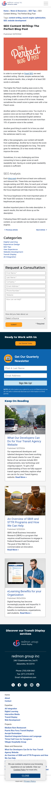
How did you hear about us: (16, 314)
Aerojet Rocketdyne (13, 733)
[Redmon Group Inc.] (12, 6)
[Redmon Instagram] (25, 687)
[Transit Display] (25, 650)
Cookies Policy (20, 770)
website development (17, 20)
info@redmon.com (28, 677)
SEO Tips (32, 11)
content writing (15, 18)
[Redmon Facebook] (19, 687)
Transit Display (10, 254)
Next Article (41, 230)
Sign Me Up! (25, 383)
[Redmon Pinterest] (32, 687)
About (7, 698)
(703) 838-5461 (28, 671)
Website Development (13, 252)
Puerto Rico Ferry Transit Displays (19, 730)
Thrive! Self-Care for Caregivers (18, 739)
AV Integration (10, 257)
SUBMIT (14, 325)
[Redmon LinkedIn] (38, 687)
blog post (12, 178)
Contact (8, 701)
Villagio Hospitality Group (15, 742)
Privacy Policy (30, 781)
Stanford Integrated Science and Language (23, 736)
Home (6, 11)
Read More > (21, 477)
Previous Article (11, 230)
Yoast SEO (28, 73)
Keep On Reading (17, 401)
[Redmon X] (13, 687)
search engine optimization (33, 18)
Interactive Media (12, 714)
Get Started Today (25, 343)
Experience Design (12, 244)
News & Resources (19, 11)
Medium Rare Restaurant (15, 728)
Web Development (12, 720)
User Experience (11, 249)
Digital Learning (11, 242)
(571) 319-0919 (27, 674)
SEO (5, 20)
